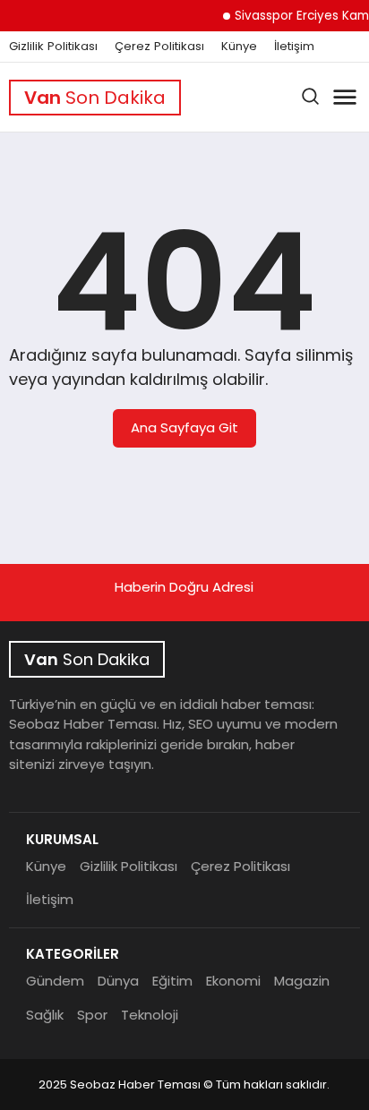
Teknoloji (149, 1014)
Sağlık (45, 1014)
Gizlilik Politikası (53, 46)
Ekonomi (233, 980)
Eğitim (172, 980)
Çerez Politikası (159, 46)
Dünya (118, 980)
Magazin (302, 980)
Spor (92, 1014)
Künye (239, 46)
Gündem (55, 980)
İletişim (294, 46)
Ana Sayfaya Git (184, 427)
